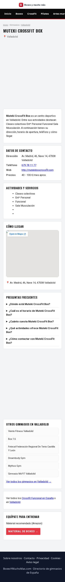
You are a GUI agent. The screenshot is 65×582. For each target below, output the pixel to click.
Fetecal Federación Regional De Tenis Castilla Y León (31, 448)
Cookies (55, 558)
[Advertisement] (32, 73)
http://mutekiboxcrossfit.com (37, 170)
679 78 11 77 (29, 165)
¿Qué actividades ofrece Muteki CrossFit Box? (32, 330)
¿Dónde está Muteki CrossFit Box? (29, 304)
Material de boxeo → (23, 531)
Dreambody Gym (16, 458)
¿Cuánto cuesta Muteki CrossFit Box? (31, 321)
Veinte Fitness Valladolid (20, 431)
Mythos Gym (14, 465)
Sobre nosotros (12, 558)
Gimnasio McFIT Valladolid (21, 473)
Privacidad (43, 558)
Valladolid (25, 25)
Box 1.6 (12, 439)
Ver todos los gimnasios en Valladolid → (28, 481)
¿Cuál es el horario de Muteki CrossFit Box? (30, 312)
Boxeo (19, 13)
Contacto (29, 558)
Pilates (45, 13)
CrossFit (31, 13)
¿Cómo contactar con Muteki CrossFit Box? (30, 340)
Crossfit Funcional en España (38, 498)
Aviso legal (32, 562)
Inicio (7, 13)
